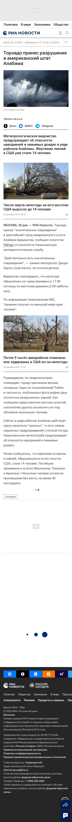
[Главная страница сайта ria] (21, 33)
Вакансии (9, 714)
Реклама (29, 700)
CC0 (5, 110)
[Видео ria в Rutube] (61, 674)
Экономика (40, 694)
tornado (20, 110)
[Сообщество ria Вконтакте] (35, 674)
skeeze (12, 110)
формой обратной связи (36, 777)
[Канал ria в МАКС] (9, 674)
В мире (55, 694)
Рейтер (8, 245)
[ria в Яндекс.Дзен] (22, 674)
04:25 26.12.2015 (13, 42)
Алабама (10, 496)
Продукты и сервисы (51, 700)
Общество (24, 694)
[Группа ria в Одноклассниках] (48, 674)
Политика (9, 694)
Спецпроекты (11, 700)
